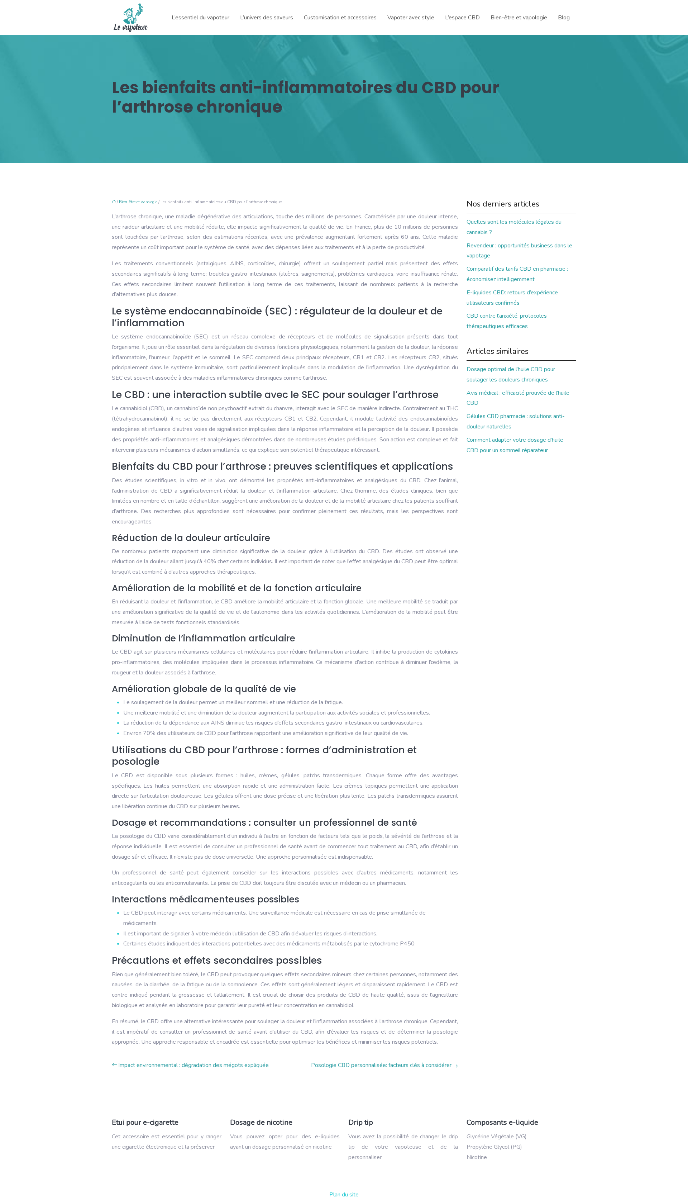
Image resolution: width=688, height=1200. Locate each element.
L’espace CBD (462, 18)
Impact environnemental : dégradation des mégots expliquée (193, 1065)
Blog (564, 18)
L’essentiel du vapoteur (200, 18)
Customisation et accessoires (340, 18)
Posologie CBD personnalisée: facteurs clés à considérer (381, 1065)
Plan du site (344, 1195)
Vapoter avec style (410, 18)
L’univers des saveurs (266, 18)
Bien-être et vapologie (519, 18)
